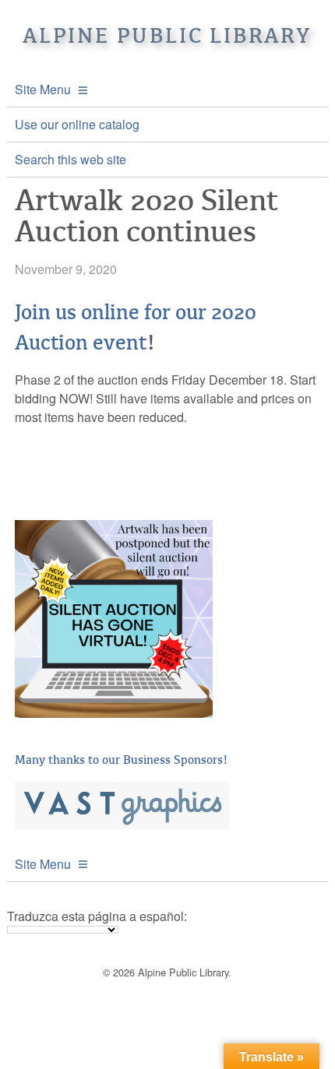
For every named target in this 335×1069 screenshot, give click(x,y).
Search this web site (70, 159)
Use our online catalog (77, 124)
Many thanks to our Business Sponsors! (121, 760)
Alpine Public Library (167, 36)
